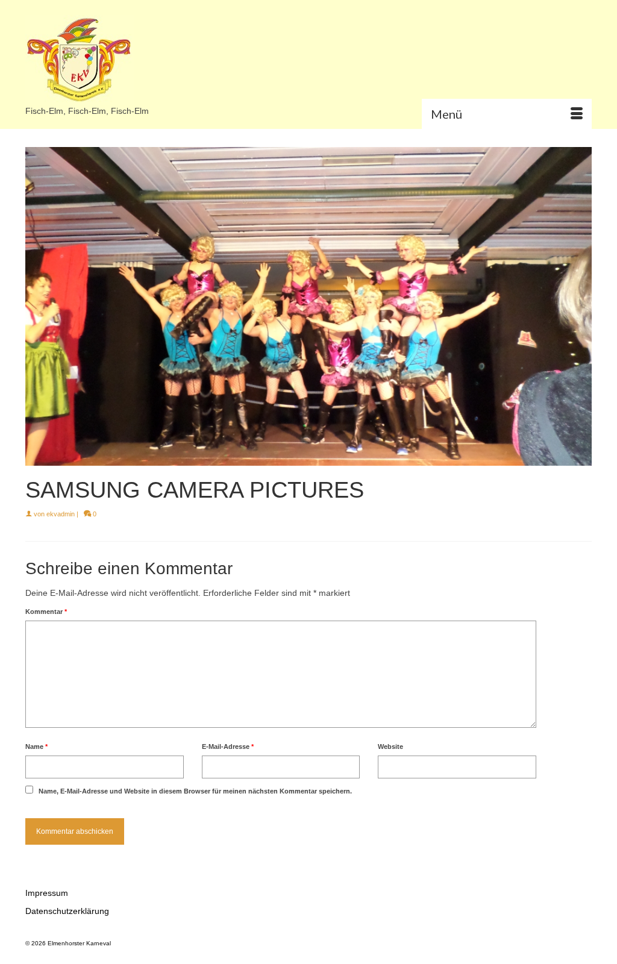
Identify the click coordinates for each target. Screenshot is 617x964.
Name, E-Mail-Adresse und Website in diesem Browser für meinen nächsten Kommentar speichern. (195, 791)
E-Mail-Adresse (228, 746)
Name (36, 746)
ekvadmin (60, 514)
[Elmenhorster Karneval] (113, 60)
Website (390, 746)
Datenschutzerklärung (67, 911)
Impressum (46, 893)
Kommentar (46, 611)
